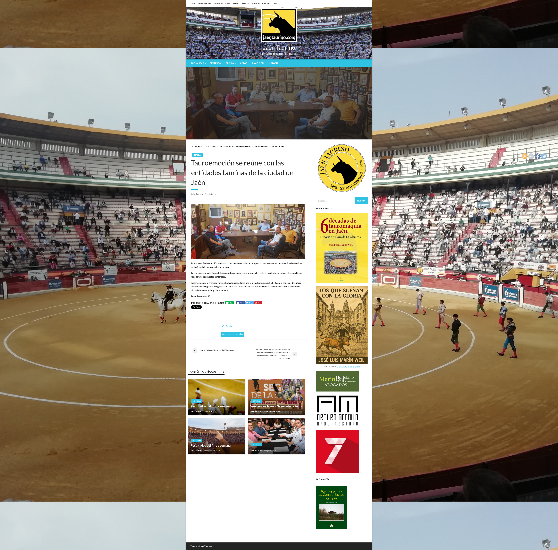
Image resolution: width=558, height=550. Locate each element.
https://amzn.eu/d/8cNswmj (348, 366)
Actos (243, 63)
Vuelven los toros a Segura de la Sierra (276, 406)
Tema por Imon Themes (201, 546)
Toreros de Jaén (204, 3)
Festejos (215, 63)
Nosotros (256, 3)
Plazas (227, 3)
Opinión (230, 63)
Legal (275, 3)
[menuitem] (198, 63)
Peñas (235, 3)
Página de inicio (197, 146)
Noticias (212, 146)
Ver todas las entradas (232, 334)
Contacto (266, 3)
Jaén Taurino (279, 47)
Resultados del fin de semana (210, 406)
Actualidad (197, 63)
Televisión (245, 3)
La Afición (258, 63)
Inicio (193, 3)
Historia (273, 63)
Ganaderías (218, 3)
